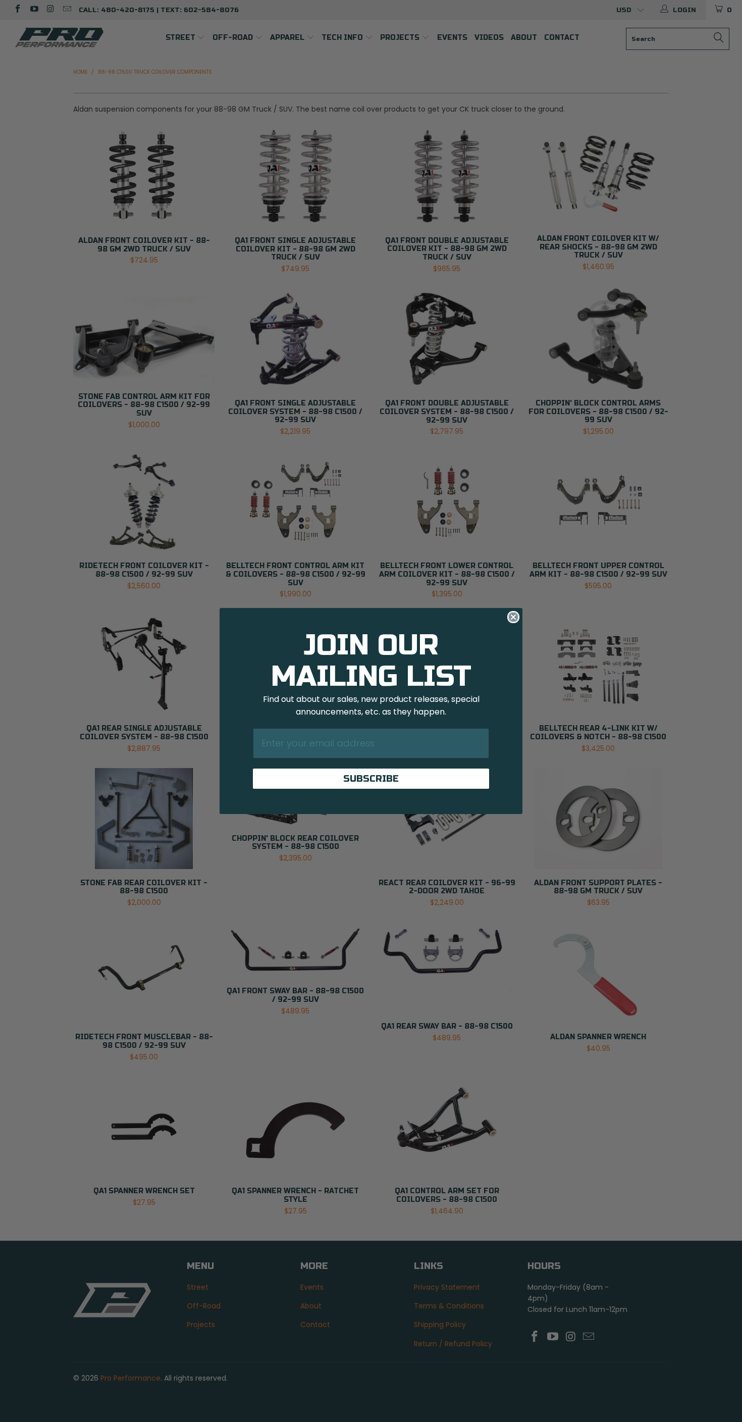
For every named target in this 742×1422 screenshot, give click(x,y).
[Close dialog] (513, 617)
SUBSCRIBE (371, 778)
